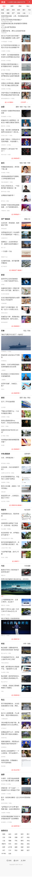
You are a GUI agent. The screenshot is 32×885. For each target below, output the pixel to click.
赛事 (17, 107)
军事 (2, 13)
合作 (17, 860)
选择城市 (27, 454)
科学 (24, 644)
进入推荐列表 (15, 826)
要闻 (4, 6)
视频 (10, 841)
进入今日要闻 (9, 102)
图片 (24, 10)
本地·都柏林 (5, 453)
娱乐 (8, 10)
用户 (29, 2)
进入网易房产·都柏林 (15, 270)
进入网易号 (15, 561)
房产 (13, 13)
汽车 (29, 10)
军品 (24, 331)
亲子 (3, 850)
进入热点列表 (15, 770)
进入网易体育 (15, 158)
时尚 (10, 844)
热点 (28, 6)
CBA (28, 107)
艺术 (10, 850)
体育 (13, 10)
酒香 (22, 850)
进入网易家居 (15, 326)
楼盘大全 (27, 219)
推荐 (12, 6)
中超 (25, 107)
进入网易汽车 (15, 639)
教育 (3, 847)
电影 (24, 163)
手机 (16, 841)
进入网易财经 (15, 449)
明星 (28, 163)
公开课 (10, 847)
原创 (20, 6)
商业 (28, 398)
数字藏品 (4, 853)
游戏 (28, 844)
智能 (28, 644)
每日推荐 (27, 510)
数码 (22, 841)
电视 (21, 163)
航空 (28, 850)
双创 (16, 850)
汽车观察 (27, 566)
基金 (24, 398)
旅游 (28, 847)
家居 (3, 275)
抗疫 (10, 853)
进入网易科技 (15, 695)
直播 (8, 13)
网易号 (3, 510)
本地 (28, 841)
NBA (21, 107)
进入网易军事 (15, 393)
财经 (18, 10)
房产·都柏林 (5, 219)
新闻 (2, 10)
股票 (21, 398)
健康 (16, 847)
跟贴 (22, 844)
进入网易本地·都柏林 (15, 505)
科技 (18, 13)
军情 (28, 331)
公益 (24, 13)
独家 (22, 847)
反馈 (10, 860)
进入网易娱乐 (15, 214)
